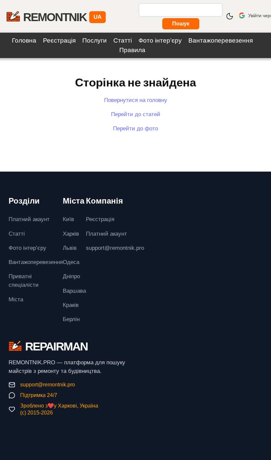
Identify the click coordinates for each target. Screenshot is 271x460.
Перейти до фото (135, 128)
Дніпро (71, 276)
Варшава (74, 290)
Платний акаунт (29, 219)
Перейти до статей (135, 114)
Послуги (94, 40)
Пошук (180, 23)
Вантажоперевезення (220, 40)
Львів (70, 248)
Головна (24, 40)
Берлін (71, 319)
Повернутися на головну (135, 100)
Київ (68, 219)
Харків (71, 233)
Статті (122, 40)
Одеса (71, 262)
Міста (16, 299)
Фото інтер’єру (160, 40)
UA (97, 17)
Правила (132, 50)
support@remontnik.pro (47, 384)
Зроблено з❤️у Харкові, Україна (59, 406)
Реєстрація (59, 40)
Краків (71, 305)
